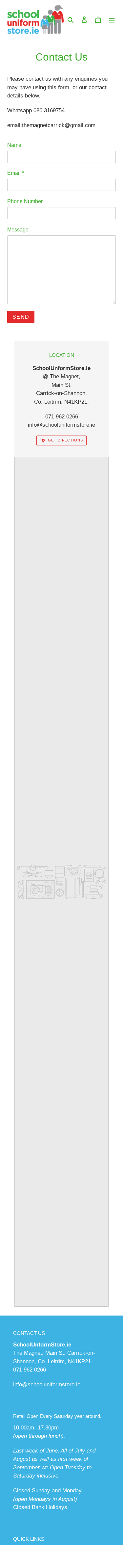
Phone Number (25, 201)
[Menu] (112, 19)
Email (15, 173)
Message (18, 229)
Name (14, 145)
